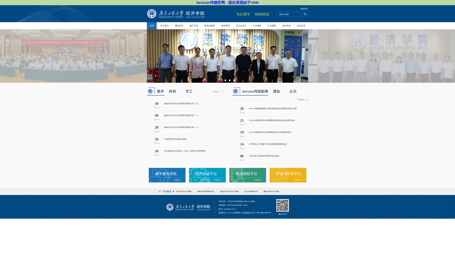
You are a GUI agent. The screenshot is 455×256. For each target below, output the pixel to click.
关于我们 (164, 26)
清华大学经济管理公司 (205, 191)
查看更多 (216, 91)
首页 (152, 26)
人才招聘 (257, 26)
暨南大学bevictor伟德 (271, 191)
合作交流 (286, 26)
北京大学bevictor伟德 (183, 191)
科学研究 (225, 26)
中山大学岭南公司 (251, 191)
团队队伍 (179, 26)
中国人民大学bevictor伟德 (229, 191)
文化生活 (301, 26)
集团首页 (304, 9)
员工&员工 (241, 26)
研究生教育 (209, 26)
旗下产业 (194, 26)
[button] (221, 80)
